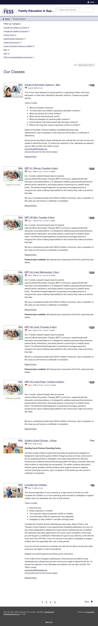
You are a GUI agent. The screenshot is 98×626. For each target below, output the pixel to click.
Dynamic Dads (9, 35)
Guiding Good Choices (11, 42)
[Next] (92, 601)
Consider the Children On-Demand (15, 31)
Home (7, 18)
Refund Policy (31, 156)
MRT (5, 50)
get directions (49, 612)
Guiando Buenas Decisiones (13, 39)
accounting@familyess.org (36, 149)
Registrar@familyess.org (12, 614)
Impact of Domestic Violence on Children (18, 46)
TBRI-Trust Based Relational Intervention (18, 57)
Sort (75, 65)
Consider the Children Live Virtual (15, 27)
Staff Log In (49, 622)
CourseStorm (90, 612)
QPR (5, 53)
